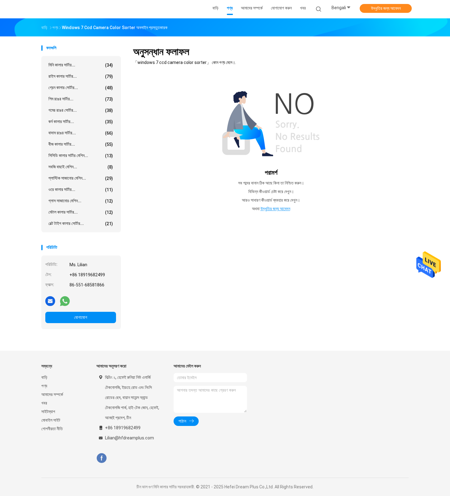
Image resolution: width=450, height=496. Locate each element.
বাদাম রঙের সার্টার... (80, 133)
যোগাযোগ (80, 317)
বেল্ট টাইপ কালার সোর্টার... (80, 223)
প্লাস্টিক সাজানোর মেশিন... (80, 178)
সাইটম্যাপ (48, 411)
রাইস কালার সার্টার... (80, 76)
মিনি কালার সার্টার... (80, 65)
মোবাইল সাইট (50, 420)
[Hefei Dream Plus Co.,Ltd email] (50, 301)
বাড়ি (44, 377)
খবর (44, 403)
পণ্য (44, 385)
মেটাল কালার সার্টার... (80, 212)
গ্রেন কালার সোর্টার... (80, 87)
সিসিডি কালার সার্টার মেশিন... (80, 155)
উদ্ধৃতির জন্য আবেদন (386, 8)
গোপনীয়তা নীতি (52, 428)
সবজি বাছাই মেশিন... (80, 167)
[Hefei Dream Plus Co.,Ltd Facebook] (101, 458)
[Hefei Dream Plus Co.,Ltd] (65, 9)
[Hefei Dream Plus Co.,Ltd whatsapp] (65, 301)
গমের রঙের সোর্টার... (80, 110)
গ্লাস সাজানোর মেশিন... (80, 200)
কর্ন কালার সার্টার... (80, 121)
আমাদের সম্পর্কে (52, 394)
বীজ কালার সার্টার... (80, 144)
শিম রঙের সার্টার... (80, 99)
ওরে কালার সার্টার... (80, 189)
